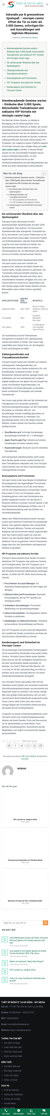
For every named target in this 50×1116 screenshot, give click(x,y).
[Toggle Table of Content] (42, 174)
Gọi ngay (6, 1113)
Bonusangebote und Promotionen (22, 78)
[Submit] (45, 922)
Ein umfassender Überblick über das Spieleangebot (23, 190)
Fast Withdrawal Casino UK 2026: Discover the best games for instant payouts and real (29, 940)
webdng (34, 38)
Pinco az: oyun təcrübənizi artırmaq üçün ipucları (27, 979)
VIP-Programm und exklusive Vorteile (24, 82)
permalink (24, 759)
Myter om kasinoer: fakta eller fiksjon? (27, 961)
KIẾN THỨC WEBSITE (28, 756)
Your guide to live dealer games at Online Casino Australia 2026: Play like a (28, 952)
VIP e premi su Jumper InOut (23, 970)
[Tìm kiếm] (47, 4)
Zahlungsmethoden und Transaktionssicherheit (18, 196)
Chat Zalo (31, 1113)
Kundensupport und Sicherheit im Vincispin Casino (25, 206)
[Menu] (3, 4)
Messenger (18, 1113)
